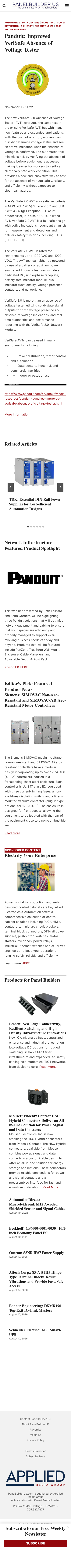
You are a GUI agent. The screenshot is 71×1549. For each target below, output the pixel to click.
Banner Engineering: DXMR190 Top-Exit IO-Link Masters (35, 1308)
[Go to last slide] (11, 487)
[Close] (67, 1526)
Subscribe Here (35, 1456)
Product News (44, 26)
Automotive (12, 22)
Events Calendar (35, 1451)
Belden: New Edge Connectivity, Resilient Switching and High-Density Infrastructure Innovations (37, 1028)
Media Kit (35, 1434)
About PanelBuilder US (35, 1424)
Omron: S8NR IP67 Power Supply (36, 1252)
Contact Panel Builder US (35, 1419)
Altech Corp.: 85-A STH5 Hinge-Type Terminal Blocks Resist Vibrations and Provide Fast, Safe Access (36, 1279)
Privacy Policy (35, 1440)
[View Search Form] (4, 5)
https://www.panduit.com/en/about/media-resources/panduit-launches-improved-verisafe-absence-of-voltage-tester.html (35, 398)
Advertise (35, 1429)
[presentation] (35, 471)
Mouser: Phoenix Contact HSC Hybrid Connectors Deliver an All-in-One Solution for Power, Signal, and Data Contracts (37, 1123)
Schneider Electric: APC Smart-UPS (35, 1332)
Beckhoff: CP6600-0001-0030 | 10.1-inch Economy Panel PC (37, 1230)
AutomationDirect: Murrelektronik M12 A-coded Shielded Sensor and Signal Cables (37, 1204)
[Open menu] (67, 5)
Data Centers (30, 22)
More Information (17, 414)
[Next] (60, 487)
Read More (12, 833)
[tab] (28, 527)
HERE (26, 963)
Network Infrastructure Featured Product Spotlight (32, 545)
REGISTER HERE (16, 667)
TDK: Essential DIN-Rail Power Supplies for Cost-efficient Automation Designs (35, 504)
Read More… (48, 1067)
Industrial (48, 22)
